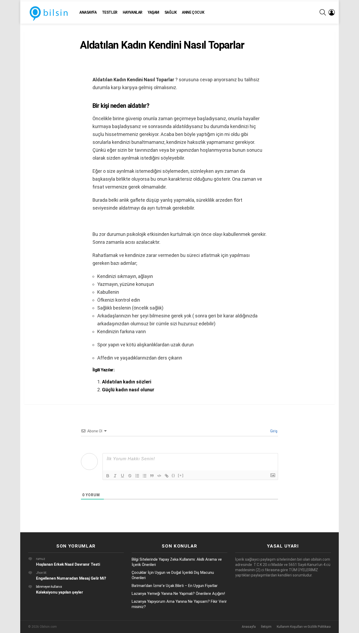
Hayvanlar (132, 12)
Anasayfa (88, 12)
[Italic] (115, 476)
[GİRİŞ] (332, 12)
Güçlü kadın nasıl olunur (128, 389)
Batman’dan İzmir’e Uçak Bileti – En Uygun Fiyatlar (175, 585)
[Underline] (122, 476)
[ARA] (323, 12)
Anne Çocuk (193, 12)
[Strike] (130, 476)
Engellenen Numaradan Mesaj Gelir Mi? (71, 578)
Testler (109, 12)
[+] (181, 475)
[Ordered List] (137, 476)
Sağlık (171, 12)
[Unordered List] (144, 476)
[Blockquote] (152, 476)
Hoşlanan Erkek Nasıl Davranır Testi (68, 564)
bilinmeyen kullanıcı (49, 587)
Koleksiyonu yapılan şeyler (59, 592)
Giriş (273, 431)
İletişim (266, 627)
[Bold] (107, 476)
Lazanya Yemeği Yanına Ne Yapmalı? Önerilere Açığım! (178, 593)
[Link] (166, 476)
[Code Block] (159, 476)
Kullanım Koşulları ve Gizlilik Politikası (304, 627)
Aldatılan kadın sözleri (126, 381)
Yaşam (153, 12)
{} (173, 475)
